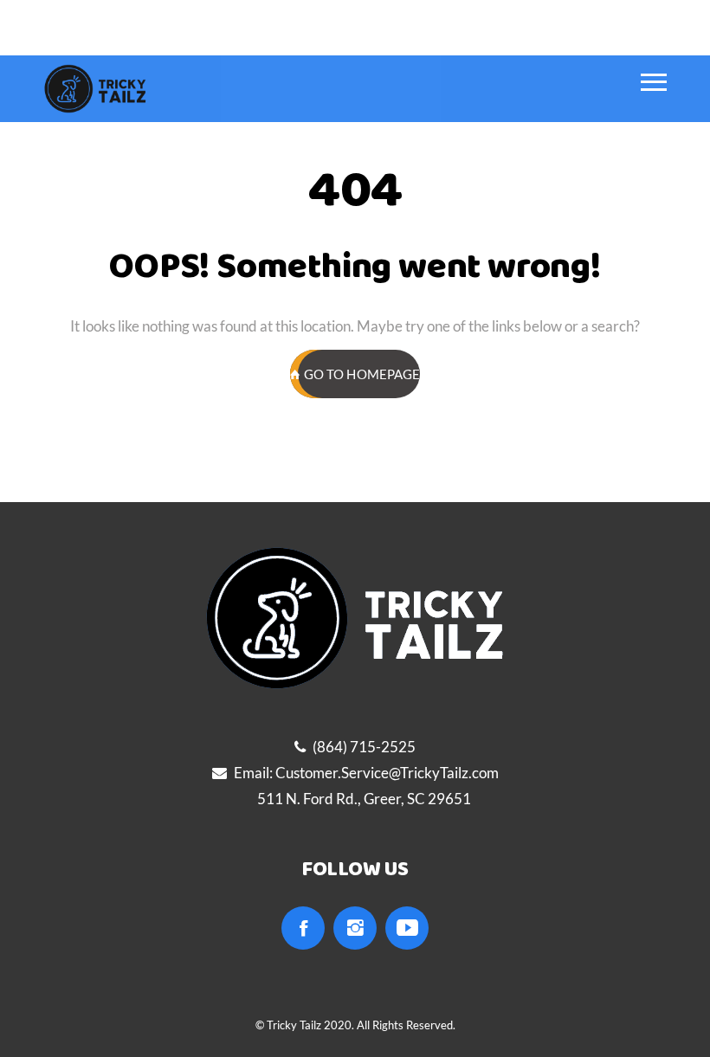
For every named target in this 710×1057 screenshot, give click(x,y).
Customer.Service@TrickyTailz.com (387, 773)
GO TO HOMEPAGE (362, 374)
